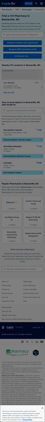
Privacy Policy (27, 420)
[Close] (42, 408)
